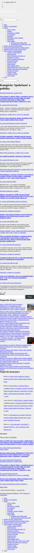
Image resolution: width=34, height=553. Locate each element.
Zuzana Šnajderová (15, 283)
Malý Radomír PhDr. (13, 66)
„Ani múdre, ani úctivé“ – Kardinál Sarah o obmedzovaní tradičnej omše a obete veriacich (12, 339)
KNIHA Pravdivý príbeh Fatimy (13, 46)
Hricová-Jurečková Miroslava (15, 59)
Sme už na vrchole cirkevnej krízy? (10, 329)
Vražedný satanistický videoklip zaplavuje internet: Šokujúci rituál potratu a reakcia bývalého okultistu (16, 137)
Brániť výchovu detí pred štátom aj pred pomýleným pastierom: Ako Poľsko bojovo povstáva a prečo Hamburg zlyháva (16, 216)
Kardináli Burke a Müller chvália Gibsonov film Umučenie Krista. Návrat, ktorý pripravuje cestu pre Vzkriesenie (15, 355)
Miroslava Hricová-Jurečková (18, 123)
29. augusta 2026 (5, 105)
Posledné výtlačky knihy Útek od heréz (15, 49)
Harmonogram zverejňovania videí (21, 44)
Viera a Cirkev (11, 29)
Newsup (25, 493)
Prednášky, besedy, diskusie (15, 38)
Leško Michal (11, 64)
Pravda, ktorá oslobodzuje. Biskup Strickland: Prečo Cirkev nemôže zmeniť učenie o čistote (16, 119)
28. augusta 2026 (5, 160)
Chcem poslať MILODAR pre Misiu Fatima (16, 47)
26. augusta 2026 (5, 221)
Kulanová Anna (11, 62)
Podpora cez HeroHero (10, 26)
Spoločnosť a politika (13, 33)
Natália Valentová (15, 141)
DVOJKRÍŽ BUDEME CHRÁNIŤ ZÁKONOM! (15, 156)
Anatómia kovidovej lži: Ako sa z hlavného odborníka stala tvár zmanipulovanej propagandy (16, 258)
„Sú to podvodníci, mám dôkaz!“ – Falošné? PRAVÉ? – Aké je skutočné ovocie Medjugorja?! (17, 427)
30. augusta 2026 (5, 448)
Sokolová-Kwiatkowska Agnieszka (17, 69)
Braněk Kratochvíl (15, 244)
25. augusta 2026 (5, 244)
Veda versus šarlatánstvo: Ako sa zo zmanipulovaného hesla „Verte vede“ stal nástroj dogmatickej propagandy (16, 277)
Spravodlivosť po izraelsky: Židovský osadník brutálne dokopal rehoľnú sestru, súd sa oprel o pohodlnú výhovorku (15, 346)
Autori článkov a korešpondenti (13, 51)
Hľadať (2, 294)
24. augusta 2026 (5, 263)
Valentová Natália (12, 74)
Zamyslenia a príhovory (12, 171)
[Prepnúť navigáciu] (0, 18)
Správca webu (14, 160)
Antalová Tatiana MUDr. (14, 52)
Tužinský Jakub (11, 72)
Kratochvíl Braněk (12, 61)
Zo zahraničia (11, 34)
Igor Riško (13, 181)
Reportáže (10, 36)
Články (6, 28)
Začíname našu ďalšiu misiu (19, 43)
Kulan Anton (11, 75)
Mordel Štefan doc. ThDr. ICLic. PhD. (18, 67)
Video (5, 24)
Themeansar (3, 495)
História (9, 31)
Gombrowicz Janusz (13, 57)
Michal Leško (14, 221)
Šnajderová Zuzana (12, 70)
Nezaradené (10, 39)
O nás (5, 77)
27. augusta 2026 (5, 201)
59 (4, 292)
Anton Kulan (14, 105)
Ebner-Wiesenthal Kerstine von (16, 56)
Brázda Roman (11, 54)
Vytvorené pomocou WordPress (9, 493)
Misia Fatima (7, 11)
